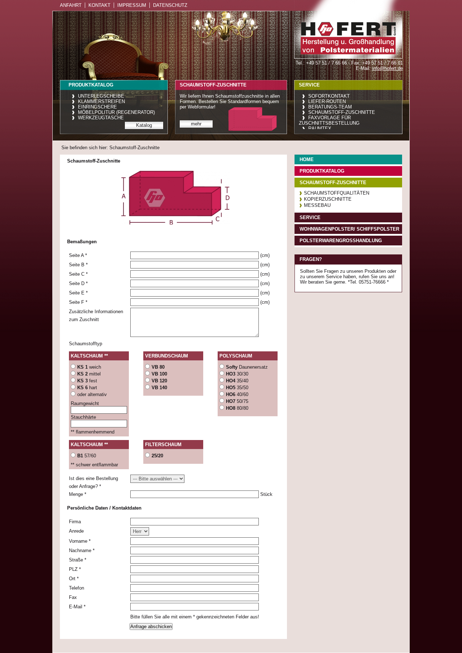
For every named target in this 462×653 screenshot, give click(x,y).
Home (307, 159)
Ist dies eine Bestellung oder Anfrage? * (93, 482)
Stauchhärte (83, 417)
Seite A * (78, 255)
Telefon (76, 588)
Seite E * (78, 293)
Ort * (74, 578)
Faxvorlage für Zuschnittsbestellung (329, 120)
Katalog (144, 125)
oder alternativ (92, 394)
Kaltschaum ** (89, 356)
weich (89, 367)
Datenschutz (170, 5)
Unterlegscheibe (101, 96)
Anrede (76, 531)
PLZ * (75, 569)
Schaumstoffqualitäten (336, 193)
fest (87, 380)
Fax (73, 597)
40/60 (237, 394)
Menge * (77, 494)
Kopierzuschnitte (328, 199)
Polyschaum (235, 356)
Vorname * (80, 541)
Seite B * (78, 264)
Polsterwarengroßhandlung (341, 240)
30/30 (237, 374)
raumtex (319, 128)
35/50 (237, 387)
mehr (196, 123)
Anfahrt (71, 5)
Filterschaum (163, 444)
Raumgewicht (85, 403)
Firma (75, 521)
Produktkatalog (322, 171)
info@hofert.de (387, 68)
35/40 (237, 380)
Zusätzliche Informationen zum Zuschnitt (96, 315)
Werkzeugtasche (101, 117)
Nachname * (82, 550)
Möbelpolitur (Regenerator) (116, 112)
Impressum (131, 5)
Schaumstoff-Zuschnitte (341, 112)
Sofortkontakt (329, 96)
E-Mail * (77, 606)
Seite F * (78, 302)
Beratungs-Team (330, 107)
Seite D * (78, 283)
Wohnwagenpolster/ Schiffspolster (349, 229)
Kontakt (99, 5)
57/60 (86, 455)
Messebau (317, 205)
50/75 (237, 401)
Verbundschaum (166, 356)
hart (87, 387)
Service (310, 217)
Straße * (77, 560)
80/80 (237, 408)
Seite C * (78, 274)
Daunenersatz (247, 367)
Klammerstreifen (101, 101)
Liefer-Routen (327, 101)
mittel (89, 374)
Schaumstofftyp (85, 343)
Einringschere (97, 107)
